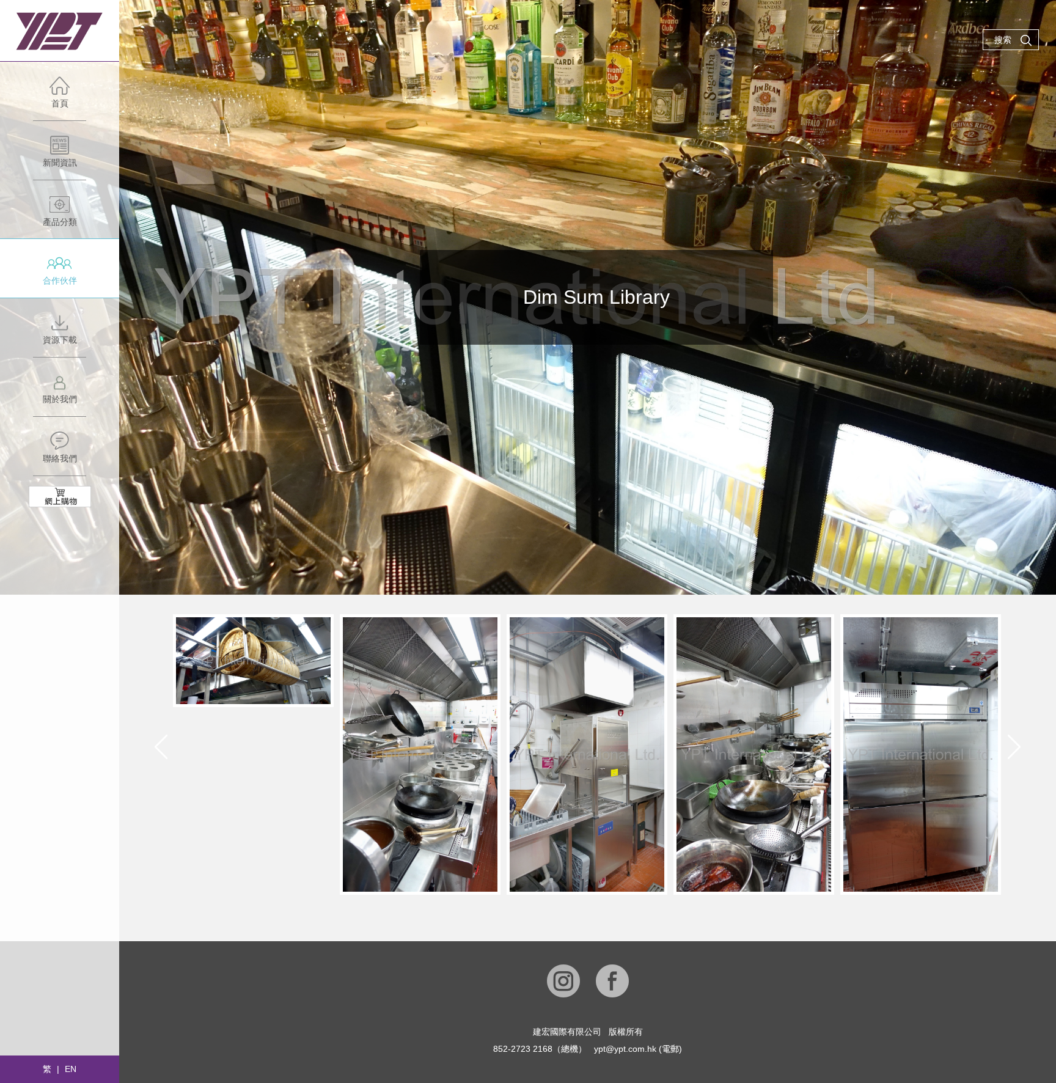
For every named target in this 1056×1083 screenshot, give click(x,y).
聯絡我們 (60, 458)
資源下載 (60, 340)
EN (70, 1069)
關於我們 (60, 399)
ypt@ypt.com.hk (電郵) (638, 1049)
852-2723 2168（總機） (540, 1049)
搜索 (1002, 40)
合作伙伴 (60, 280)
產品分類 (60, 222)
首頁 (59, 103)
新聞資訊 (60, 162)
